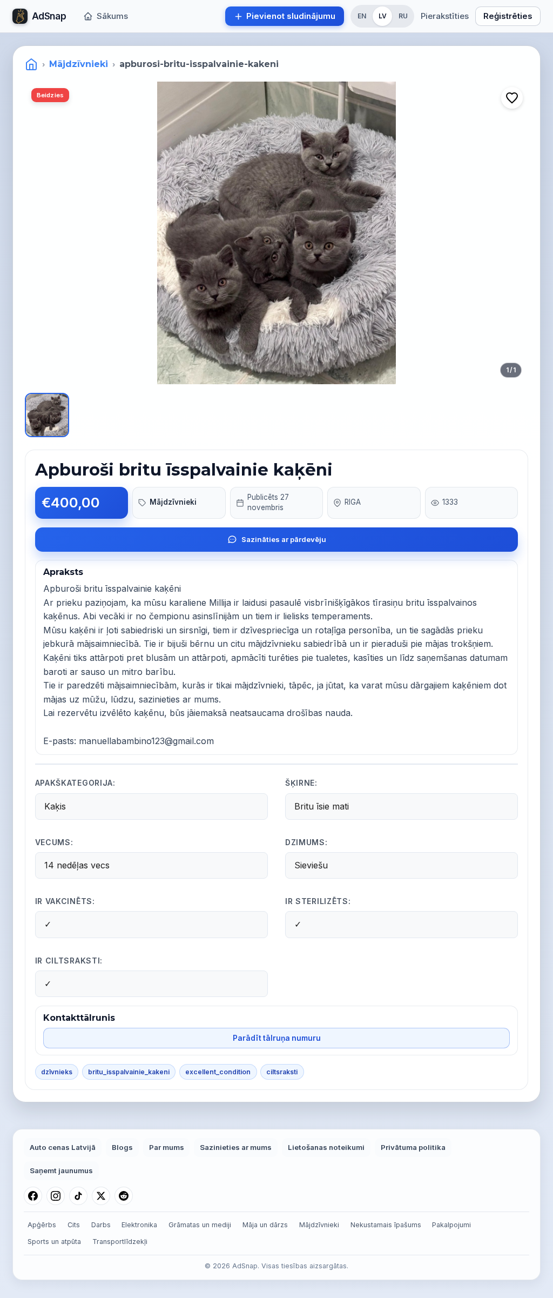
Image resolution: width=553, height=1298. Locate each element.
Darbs (101, 1225)
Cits (74, 1225)
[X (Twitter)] (101, 1196)
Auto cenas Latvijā (63, 1147)
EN (362, 16)
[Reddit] (123, 1196)
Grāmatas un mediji (199, 1225)
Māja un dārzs (265, 1225)
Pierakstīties (445, 16)
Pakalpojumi (451, 1225)
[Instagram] (55, 1196)
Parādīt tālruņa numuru (277, 1038)
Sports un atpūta (54, 1241)
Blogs (122, 1147)
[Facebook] (33, 1196)
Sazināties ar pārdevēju (283, 539)
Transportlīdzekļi (119, 1241)
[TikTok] (78, 1196)
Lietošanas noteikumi (326, 1147)
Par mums (166, 1147)
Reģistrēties (507, 16)
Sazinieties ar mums (236, 1147)
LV (383, 16)
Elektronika (139, 1225)
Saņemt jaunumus (61, 1170)
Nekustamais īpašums (385, 1225)
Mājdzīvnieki (78, 64)
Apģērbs (42, 1225)
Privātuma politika (413, 1147)
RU (403, 16)
